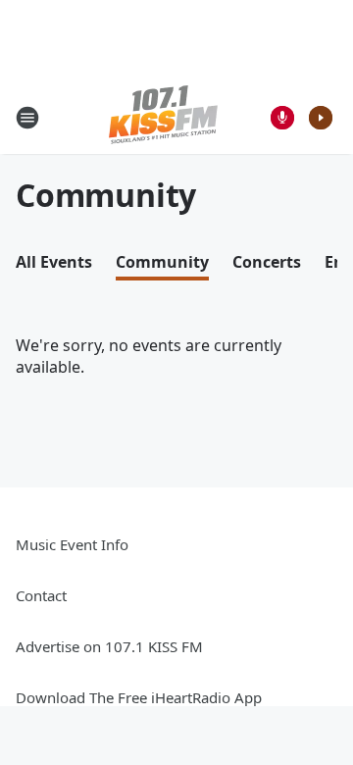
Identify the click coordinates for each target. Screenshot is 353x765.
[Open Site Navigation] (27, 117)
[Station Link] (163, 117)
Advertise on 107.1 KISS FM (109, 646)
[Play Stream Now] (320, 117)
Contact (41, 595)
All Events (54, 262)
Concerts (266, 262)
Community (162, 262)
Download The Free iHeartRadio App (139, 697)
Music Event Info (72, 544)
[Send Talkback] (282, 117)
